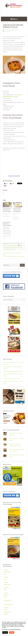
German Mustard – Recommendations (8, 602)
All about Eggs (6, 578)
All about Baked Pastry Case (7, 571)
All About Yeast (6, 588)
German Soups (7, 245)
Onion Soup (14, 245)
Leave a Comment (7, 31)
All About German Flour (7, 583)
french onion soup (8, 247)
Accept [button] (11, 632)
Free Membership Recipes (16, 243)
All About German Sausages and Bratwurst (7, 611)
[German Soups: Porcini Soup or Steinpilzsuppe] (17, 204)
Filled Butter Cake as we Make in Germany (13, 371)
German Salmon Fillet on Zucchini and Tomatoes (14, 256)
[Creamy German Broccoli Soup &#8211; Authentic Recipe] (7, 204)
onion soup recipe (11, 249)
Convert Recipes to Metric (6, 595)
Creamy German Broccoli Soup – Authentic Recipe (7, 210)
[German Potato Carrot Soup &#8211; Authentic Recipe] (8, 230)
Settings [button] (5, 632)
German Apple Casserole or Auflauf (11, 378)
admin (16, 29)
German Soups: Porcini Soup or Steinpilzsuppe (17, 210)
